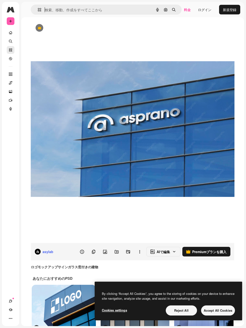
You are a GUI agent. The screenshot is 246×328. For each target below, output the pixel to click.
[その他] (10, 318)
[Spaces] (10, 83)
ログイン (204, 9)
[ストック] (10, 50)
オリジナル (64, 28)
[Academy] (10, 310)
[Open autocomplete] (37, 10)
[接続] (10, 301)
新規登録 (229, 9)
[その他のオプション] (139, 251)
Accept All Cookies (218, 310)
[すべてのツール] (10, 74)
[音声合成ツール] (10, 109)
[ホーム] (10, 32)
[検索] (10, 41)
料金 (187, 9)
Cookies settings (114, 310)
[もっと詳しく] (10, 58)
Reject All (181, 310)
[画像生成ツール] (10, 91)
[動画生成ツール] (10, 100)
